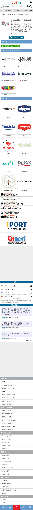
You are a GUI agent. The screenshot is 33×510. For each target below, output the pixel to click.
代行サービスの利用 (7, 423)
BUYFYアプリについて (8, 388)
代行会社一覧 (5, 442)
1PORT (4, 499)
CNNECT (4, 502)
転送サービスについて (8, 401)
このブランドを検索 (17, 37)
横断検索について (6, 391)
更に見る (29, 340)
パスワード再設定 (6, 461)
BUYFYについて (6, 382)
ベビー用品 (16, 46)
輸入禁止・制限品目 (7, 417)
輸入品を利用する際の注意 (9, 420)
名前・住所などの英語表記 (9, 426)
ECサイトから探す (7, 436)
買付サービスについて (8, 398)
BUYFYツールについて (8, 385)
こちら (9, 302)
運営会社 (4, 493)
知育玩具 (6, 46)
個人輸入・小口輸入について (9, 410)
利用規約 (4, 480)
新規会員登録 (5, 455)
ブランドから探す (6, 439)
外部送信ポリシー (6, 487)
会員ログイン (5, 458)
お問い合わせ (5, 474)
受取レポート (5, 448)
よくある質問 (5, 471)
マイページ (5, 464)
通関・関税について (7, 413)
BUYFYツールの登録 (7, 468)
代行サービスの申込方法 (8, 394)
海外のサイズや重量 (7, 429)
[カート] (31, 2)
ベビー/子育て (16, 20)
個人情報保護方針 (6, 483)
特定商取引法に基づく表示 (9, 490)
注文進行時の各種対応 (8, 404)
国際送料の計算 (6, 445)
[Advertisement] (16, 263)
